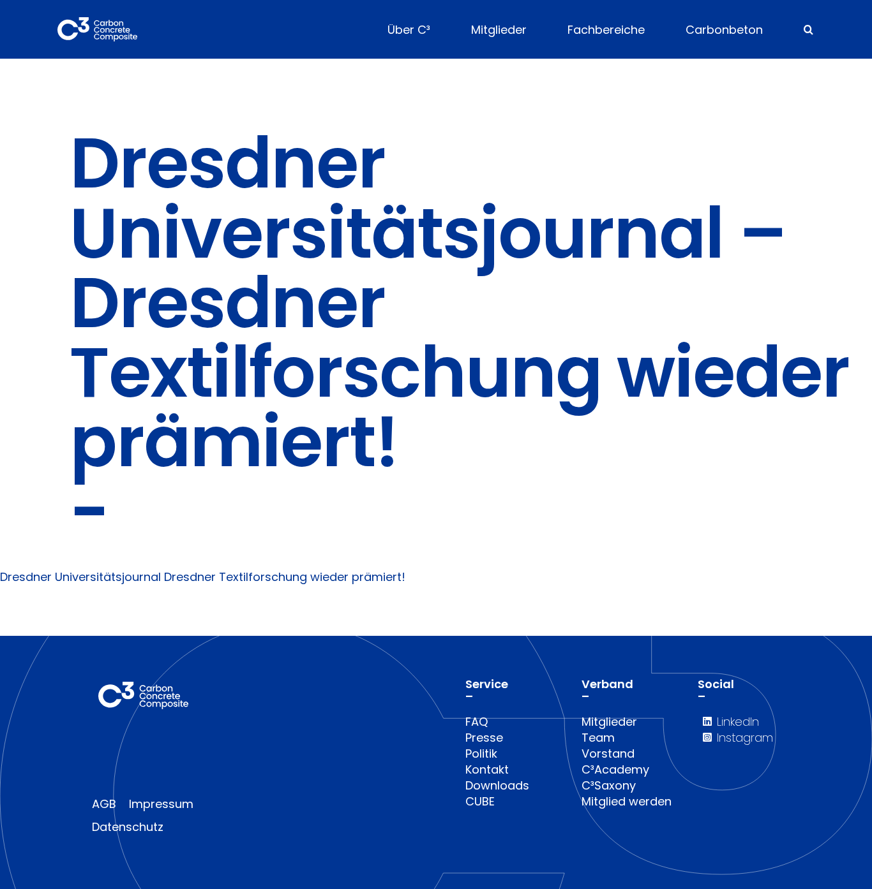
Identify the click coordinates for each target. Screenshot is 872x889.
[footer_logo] (143, 687)
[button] (808, 29)
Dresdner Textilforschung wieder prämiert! (284, 577)
